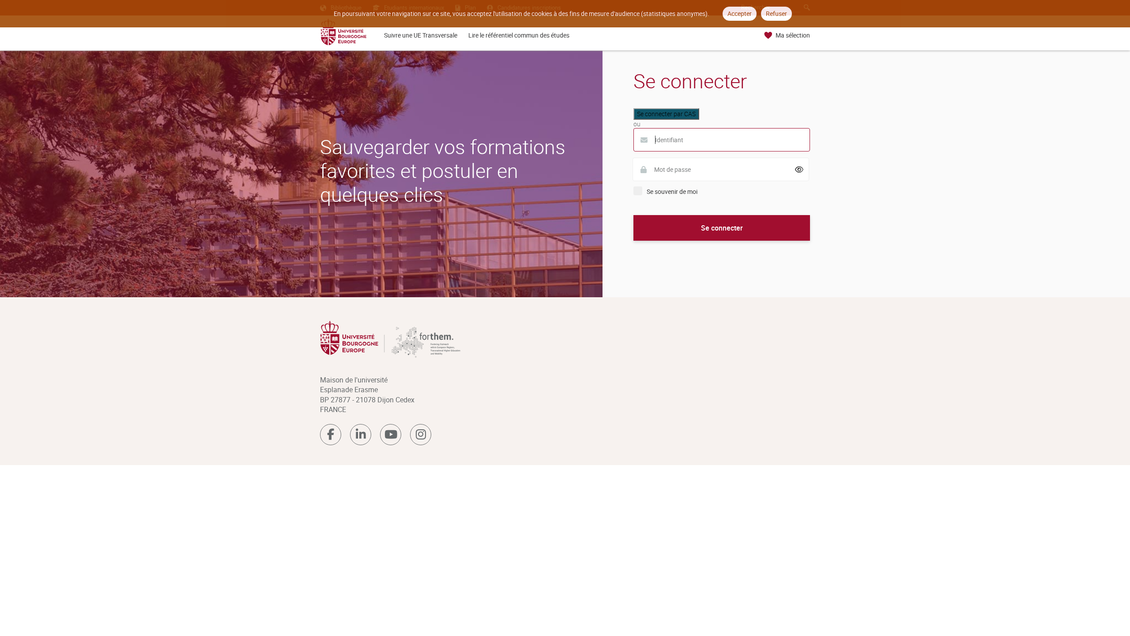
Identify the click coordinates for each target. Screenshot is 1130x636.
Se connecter (722, 228)
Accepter (739, 13)
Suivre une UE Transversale (420, 35)
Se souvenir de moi (672, 191)
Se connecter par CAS (666, 114)
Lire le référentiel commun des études (518, 35)
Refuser (776, 13)
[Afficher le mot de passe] (799, 169)
